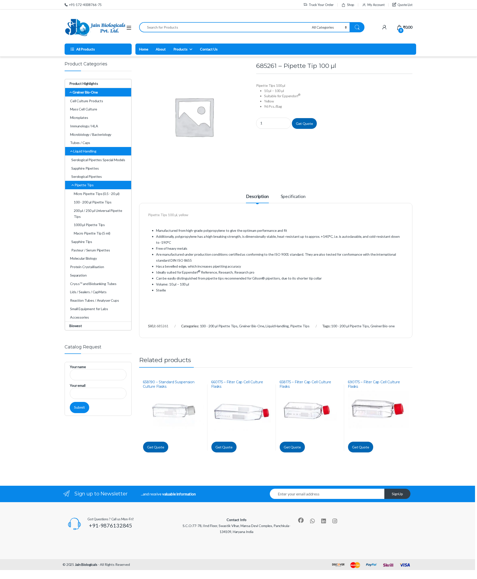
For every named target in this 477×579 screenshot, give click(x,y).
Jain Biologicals (86, 564)
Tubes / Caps (80, 143)
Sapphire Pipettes (85, 168)
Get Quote (304, 123)
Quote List (405, 5)
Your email (77, 385)
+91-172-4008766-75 (85, 5)
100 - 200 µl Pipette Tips (219, 326)
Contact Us (209, 49)
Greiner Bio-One (251, 326)
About (160, 49)
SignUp (397, 494)
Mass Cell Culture (83, 109)
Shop (350, 5)
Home (143, 49)
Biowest (75, 326)
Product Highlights (83, 83)
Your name (78, 367)
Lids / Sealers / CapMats (88, 292)
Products (180, 49)
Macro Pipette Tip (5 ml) (92, 233)
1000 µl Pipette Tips (89, 225)
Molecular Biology (83, 258)
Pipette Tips (299, 326)
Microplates (79, 117)
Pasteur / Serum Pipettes (90, 250)
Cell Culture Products (86, 101)
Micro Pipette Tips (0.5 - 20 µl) (96, 194)
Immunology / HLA (84, 126)
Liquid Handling (277, 326)
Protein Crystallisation (87, 267)
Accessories (79, 317)
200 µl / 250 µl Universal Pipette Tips (98, 213)
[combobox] (224, 27)
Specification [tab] (293, 196)
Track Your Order (321, 5)
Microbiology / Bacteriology (90, 134)
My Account (375, 5)
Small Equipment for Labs (89, 309)
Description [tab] (257, 196)
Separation (78, 275)
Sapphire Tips (81, 242)
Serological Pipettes (86, 176)
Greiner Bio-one (382, 326)
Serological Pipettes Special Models (98, 160)
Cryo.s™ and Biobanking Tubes (93, 284)
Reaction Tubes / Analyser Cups (94, 300)
